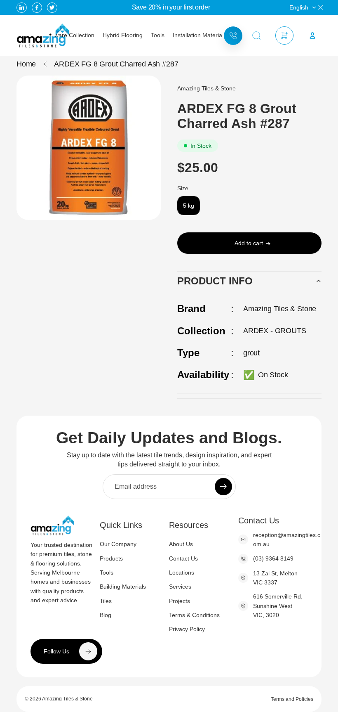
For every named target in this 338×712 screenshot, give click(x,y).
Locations (181, 572)
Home (26, 64)
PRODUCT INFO (215, 280)
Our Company (118, 544)
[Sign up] (223, 486)
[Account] (312, 35)
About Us (181, 544)
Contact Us (183, 558)
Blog (105, 615)
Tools (106, 572)
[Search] (256, 35)
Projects (179, 601)
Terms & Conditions (194, 615)
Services (180, 586)
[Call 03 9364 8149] (233, 35)
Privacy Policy (187, 629)
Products (111, 558)
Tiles (106, 601)
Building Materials (123, 586)
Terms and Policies (292, 699)
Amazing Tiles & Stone (67, 699)
